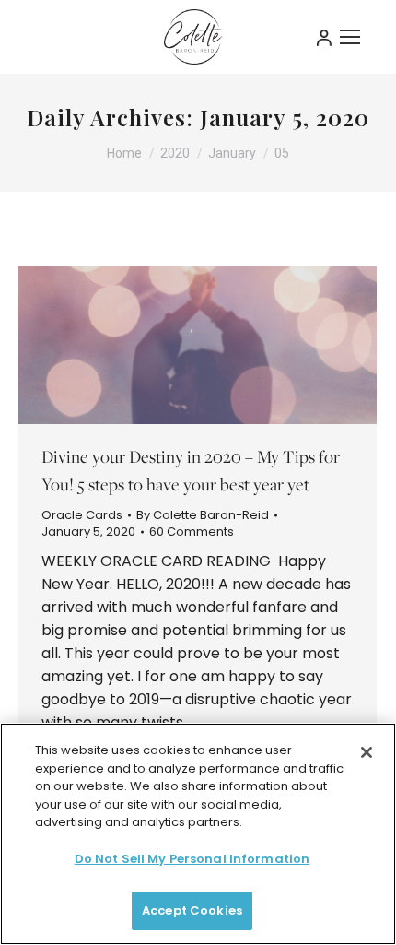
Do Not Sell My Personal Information (192, 859)
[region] (198, 834)
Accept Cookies (192, 910)
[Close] (366, 752)
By (202, 515)
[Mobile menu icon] (350, 36)
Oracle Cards (81, 515)
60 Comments (191, 532)
